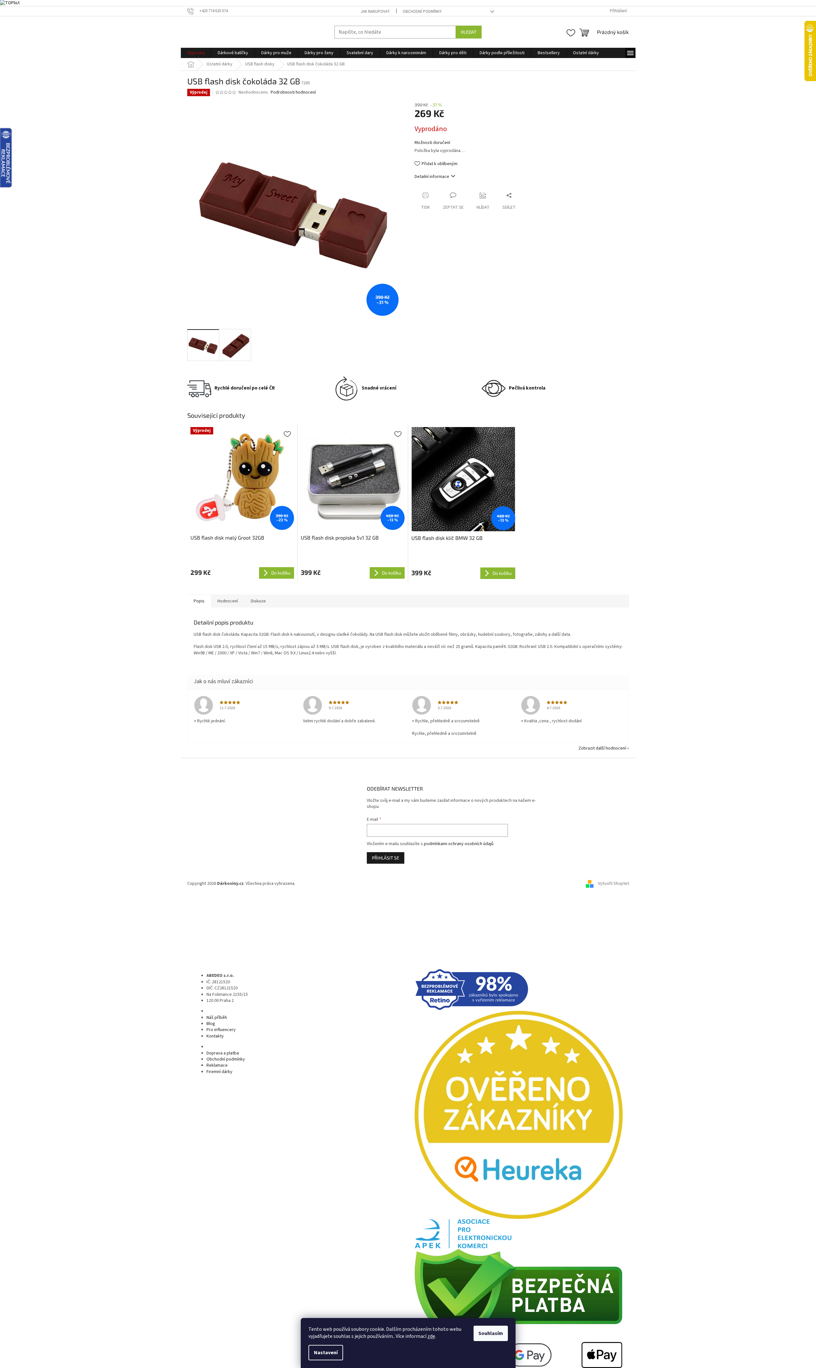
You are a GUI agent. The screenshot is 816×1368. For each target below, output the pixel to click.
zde (431, 1336)
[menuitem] (196, 53)
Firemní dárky (219, 1072)
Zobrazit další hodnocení (602, 748)
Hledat (468, 32)
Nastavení (326, 1352)
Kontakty (215, 1036)
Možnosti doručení (432, 143)
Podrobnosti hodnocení (293, 92)
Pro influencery (221, 1030)
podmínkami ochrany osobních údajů (458, 844)
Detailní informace (432, 176)
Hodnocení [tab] (227, 601)
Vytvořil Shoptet (613, 883)
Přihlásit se (385, 857)
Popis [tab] (199, 601)
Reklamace (217, 1065)
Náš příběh (216, 1017)
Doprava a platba (222, 1053)
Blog (210, 1023)
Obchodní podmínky (422, 11)
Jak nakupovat (375, 11)
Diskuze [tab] (258, 601)
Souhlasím (490, 1333)
